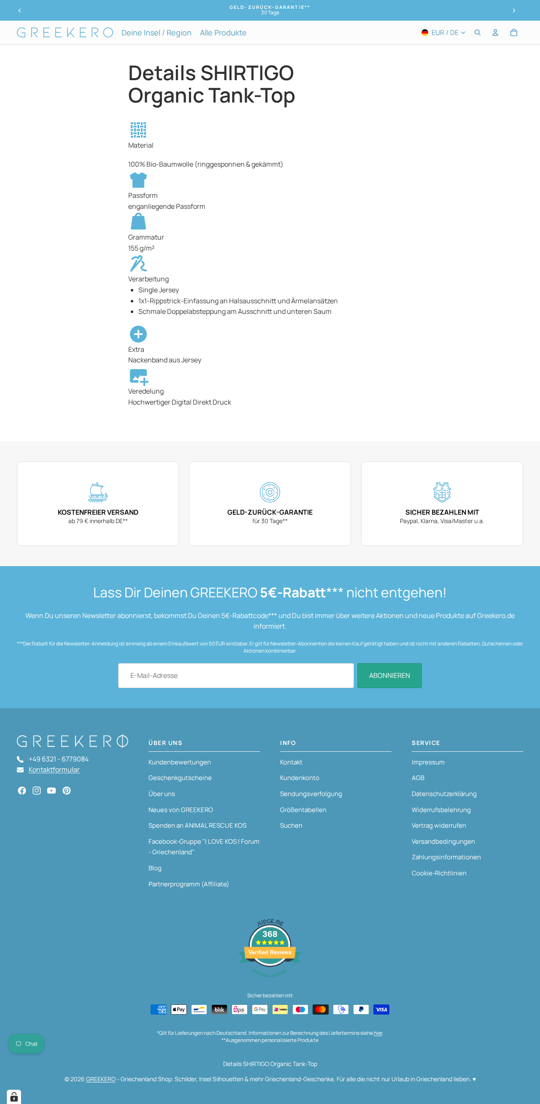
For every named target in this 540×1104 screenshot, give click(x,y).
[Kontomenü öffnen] (495, 32)
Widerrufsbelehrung (441, 809)
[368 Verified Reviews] (270, 981)
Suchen (291, 825)
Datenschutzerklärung (444, 793)
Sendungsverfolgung (311, 793)
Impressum (428, 762)
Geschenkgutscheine (180, 777)
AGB (418, 777)
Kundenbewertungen (179, 762)
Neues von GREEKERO (180, 809)
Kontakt (291, 762)
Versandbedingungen (443, 841)
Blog (155, 868)
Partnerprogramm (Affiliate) (188, 884)
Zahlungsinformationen (446, 857)
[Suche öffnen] (477, 32)
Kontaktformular (54, 769)
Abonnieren (389, 675)
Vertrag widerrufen (439, 825)
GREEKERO (101, 1079)
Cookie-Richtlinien (439, 873)
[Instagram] (37, 790)
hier (378, 1033)
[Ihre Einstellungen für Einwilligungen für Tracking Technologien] (14, 1097)
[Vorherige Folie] (20, 10)
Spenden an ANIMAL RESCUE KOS (197, 825)
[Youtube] (51, 790)
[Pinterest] (67, 790)
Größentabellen (303, 809)
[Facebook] (22, 790)
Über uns (161, 793)
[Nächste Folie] (514, 10)
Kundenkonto (299, 777)
